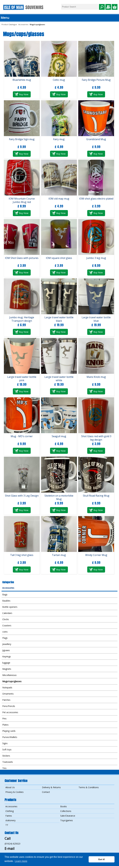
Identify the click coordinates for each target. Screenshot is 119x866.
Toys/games (66, 820)
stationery (10, 820)
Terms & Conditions (89, 787)
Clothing (9, 811)
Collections (65, 811)
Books (63, 806)
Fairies (8, 815)
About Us (10, 787)
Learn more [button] (21, 861)
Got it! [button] (101, 859)
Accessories (23, 24)
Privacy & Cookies (14, 792)
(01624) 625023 (12, 843)
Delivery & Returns (51, 787)
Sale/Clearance (67, 815)
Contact (46, 792)
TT (6, 825)
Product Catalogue (9, 24)
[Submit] (102, 7)
